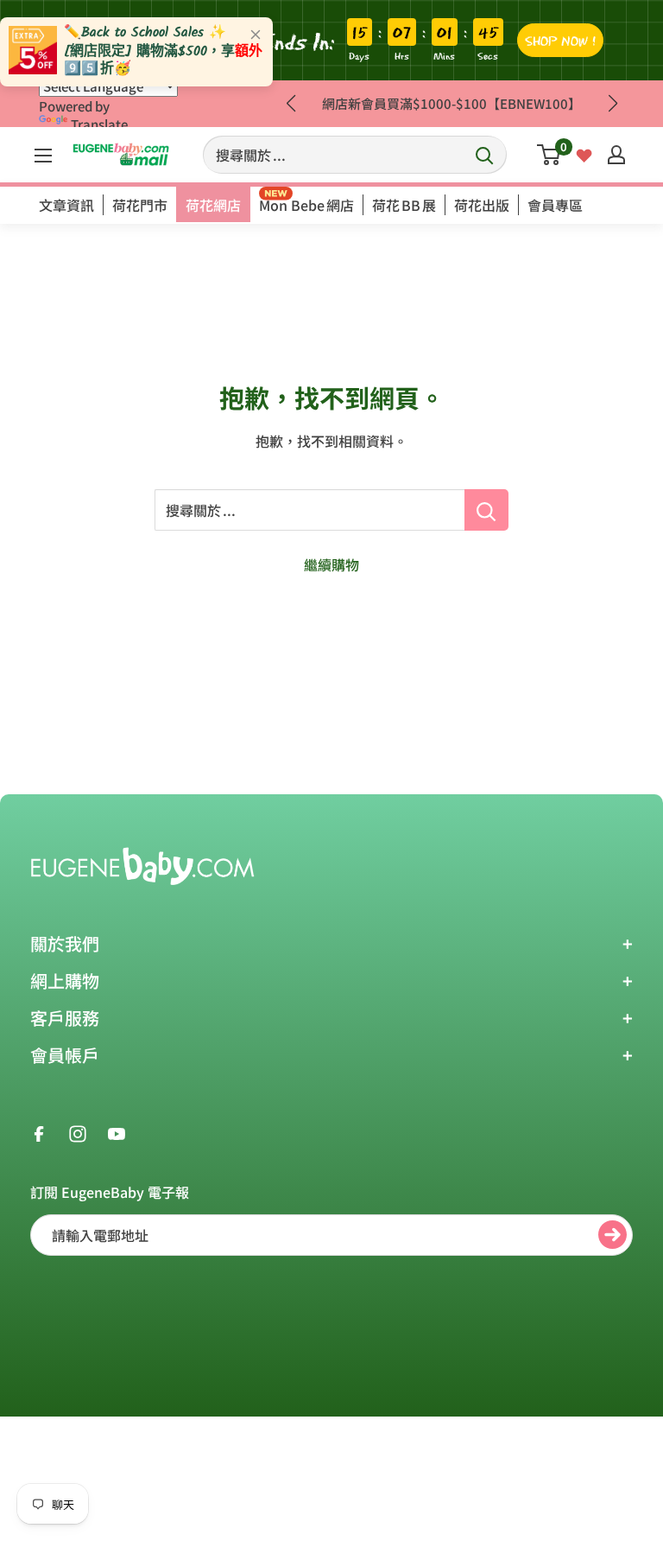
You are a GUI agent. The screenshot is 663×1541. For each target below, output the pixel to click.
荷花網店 (213, 204)
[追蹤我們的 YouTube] (116, 1132)
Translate (99, 124)
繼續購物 (331, 564)
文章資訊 (66, 204)
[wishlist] (584, 153)
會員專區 (555, 204)
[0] (549, 154)
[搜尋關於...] (486, 510)
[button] (612, 104)
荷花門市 (139, 204)
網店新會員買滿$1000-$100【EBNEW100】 (451, 103)
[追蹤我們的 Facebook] (38, 1132)
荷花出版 (481, 204)
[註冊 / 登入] (616, 154)
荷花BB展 (404, 204)
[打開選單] (43, 155)
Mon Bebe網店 (306, 204)
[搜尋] (485, 155)
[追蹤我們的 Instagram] (77, 1132)
